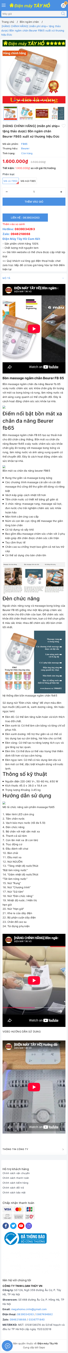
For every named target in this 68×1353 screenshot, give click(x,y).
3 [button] (22, 100)
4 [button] (26, 100)
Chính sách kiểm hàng (15, 1182)
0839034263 (25, 229)
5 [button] (30, 100)
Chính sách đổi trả (13, 1187)
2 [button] (18, 100)
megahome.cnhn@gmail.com (29, 1309)
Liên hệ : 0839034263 (25, 217)
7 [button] (38, 100)
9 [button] (45, 100)
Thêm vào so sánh (14, 224)
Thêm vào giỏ (34, 201)
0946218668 (20, 234)
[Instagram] (29, 1226)
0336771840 (37, 1319)
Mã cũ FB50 (11, 180)
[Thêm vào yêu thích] (63, 125)
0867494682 (44, 1314)
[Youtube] (21, 1226)
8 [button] (41, 100)
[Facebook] (6, 1226)
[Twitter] (13, 1226)
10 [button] (49, 100)
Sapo (42, 1347)
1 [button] (15, 100)
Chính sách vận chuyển (16, 1173)
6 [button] (34, 100)
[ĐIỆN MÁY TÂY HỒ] (30, 5)
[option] (34, 71)
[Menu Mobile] (4, 5)
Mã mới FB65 (28, 180)
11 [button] (53, 100)
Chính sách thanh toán (16, 1177)
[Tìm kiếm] (63, 14)
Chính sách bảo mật (14, 1192)
